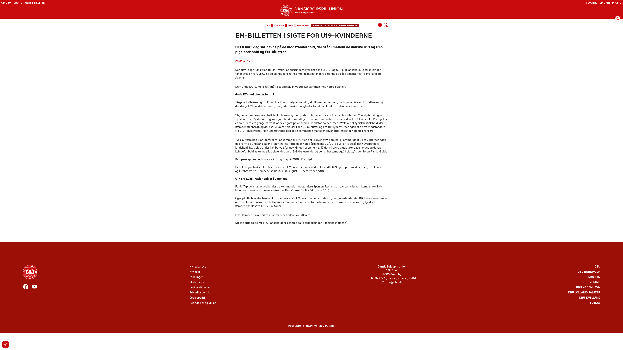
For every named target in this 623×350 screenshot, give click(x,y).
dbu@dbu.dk (394, 282)
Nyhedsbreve (197, 266)
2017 (290, 26)
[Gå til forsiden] (311, 10)
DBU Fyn (594, 277)
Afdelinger (196, 277)
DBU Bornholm (589, 272)
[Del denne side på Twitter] (386, 25)
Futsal (595, 303)
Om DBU (6, 3)
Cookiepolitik (197, 298)
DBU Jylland (591, 282)
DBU (268, 26)
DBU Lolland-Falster (584, 292)
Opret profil (612, 3)
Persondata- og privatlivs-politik (311, 326)
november (303, 26)
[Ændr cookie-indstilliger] (5, 344)
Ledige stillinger (199, 287)
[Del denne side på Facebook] (380, 25)
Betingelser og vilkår (202, 303)
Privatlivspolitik (199, 292)
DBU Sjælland (589, 298)
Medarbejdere (198, 282)
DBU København (588, 287)
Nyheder (279, 26)
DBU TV (17, 3)
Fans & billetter (35, 3)
